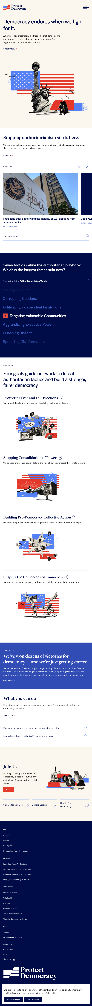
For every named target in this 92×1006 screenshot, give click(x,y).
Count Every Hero (10, 908)
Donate (9, 789)
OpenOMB (7, 903)
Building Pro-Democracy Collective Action (19, 874)
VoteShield (7, 898)
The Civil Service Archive (12, 913)
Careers (6, 932)
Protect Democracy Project (13, 937)
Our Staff (6, 835)
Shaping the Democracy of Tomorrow (17, 879)
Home (5, 829)
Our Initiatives (8, 887)
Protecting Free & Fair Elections (15, 864)
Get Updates (8, 949)
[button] (86, 7)
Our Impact (7, 845)
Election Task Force (10, 892)
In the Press (7, 944)
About (5, 926)
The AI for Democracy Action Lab (15, 919)
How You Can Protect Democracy (15, 851)
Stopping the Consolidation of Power (17, 869)
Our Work (6, 858)
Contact (6, 955)
